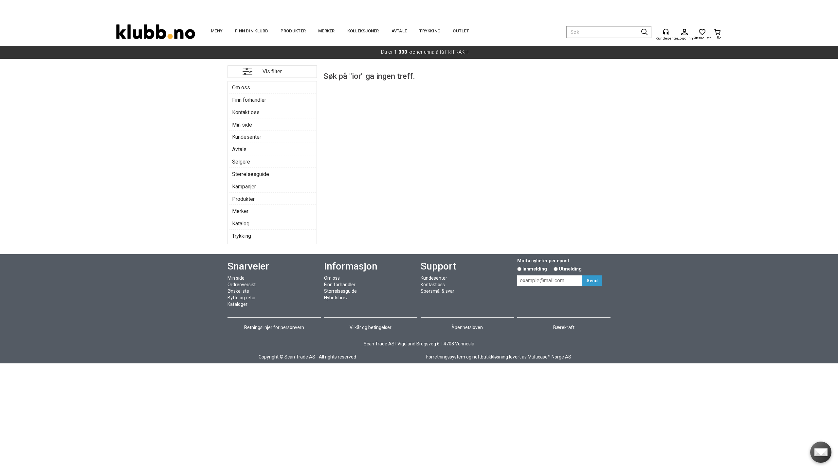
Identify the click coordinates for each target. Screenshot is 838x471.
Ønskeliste (238, 291)
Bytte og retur (242, 297)
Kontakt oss (246, 112)
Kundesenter (246, 137)
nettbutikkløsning (490, 356)
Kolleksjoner (363, 30)
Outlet (461, 30)
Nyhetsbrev (336, 297)
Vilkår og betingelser (371, 327)
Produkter (293, 30)
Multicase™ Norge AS (549, 356)
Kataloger (237, 304)
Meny (217, 30)
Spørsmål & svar (437, 291)
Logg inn (684, 32)
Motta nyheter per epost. (544, 260)
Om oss (241, 87)
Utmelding (570, 268)
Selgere (241, 162)
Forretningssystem (445, 356)
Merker (326, 30)
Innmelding (534, 268)
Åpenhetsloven (467, 327)
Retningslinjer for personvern (274, 327)
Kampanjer (244, 186)
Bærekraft (563, 327)
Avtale (399, 30)
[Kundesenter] (666, 32)
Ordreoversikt (242, 284)
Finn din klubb (251, 30)
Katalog (240, 223)
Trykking (429, 30)
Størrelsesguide (250, 174)
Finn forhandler (249, 100)
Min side (242, 125)
